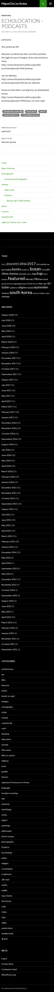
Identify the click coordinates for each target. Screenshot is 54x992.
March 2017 (7, 406)
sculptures (7, 874)
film (36, 279)
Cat (43, 269)
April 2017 (6, 401)
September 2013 (9, 568)
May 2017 (6, 396)
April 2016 (6, 466)
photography (8, 173)
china (5, 273)
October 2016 (8, 433)
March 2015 (7, 536)
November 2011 (9, 638)
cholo (4, 712)
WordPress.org (9, 974)
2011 (4, 264)
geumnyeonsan (8, 284)
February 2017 (8, 412)
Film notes (6, 750)
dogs (39, 273)
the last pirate (9, 140)
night (45, 284)
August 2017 (8, 379)
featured (16, 278)
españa (5, 279)
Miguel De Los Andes (14, 3)
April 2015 (6, 530)
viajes (47, 293)
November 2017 (9, 363)
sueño (4, 885)
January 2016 (8, 482)
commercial (7, 723)
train (4, 906)
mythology (6, 809)
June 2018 (6, 325)
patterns (13, 287)
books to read (8, 696)
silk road (5, 879)
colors (29, 274)
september (40, 287)
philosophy (7, 831)
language (6, 787)
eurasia (5, 744)
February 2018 (8, 347)
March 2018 (7, 342)
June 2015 (6, 520)
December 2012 (9, 579)
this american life (30, 115)
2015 (16, 264)
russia (30, 287)
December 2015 (9, 487)
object (5, 820)
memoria (6, 15)
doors (45, 274)
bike (3, 680)
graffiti (5, 771)
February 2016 (8, 476)
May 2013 (6, 574)
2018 (38, 264)
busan (35, 268)
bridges (5, 701)
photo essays (8, 836)
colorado (22, 274)
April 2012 (6, 617)
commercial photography (15, 179)
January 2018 (8, 352)
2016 (23, 264)
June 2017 (6, 390)
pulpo (4, 858)
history (5, 777)
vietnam (5, 296)
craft (4, 728)
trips (4, 917)
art (3, 674)
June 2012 (6, 606)
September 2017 (9, 374)
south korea (21, 292)
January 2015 (8, 547)
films (41, 279)
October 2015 (8, 498)
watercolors (7, 928)
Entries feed (7, 964)
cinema (5, 184)
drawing (5, 734)
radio (43, 111)
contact (5, 211)
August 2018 (8, 315)
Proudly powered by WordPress (14, 988)
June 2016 (6, 455)
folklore (5, 761)
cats (47, 269)
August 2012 (8, 601)
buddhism (25, 270)
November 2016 (9, 428)
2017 (31, 263)
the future (6, 901)
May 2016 (6, 460)
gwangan (18, 283)
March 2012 (7, 622)
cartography (7, 707)
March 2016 (7, 471)
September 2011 (9, 649)
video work (9, 190)
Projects (8, 195)
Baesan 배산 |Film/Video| (18, 200)
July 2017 (6, 385)
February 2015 (8, 541)
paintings (6, 825)
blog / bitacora (8, 168)
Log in (4, 958)
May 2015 (6, 525)
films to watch (8, 755)
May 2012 (6, 611)
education (6, 739)
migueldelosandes (27, 32)
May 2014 (6, 557)
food (46, 279)
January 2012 (8, 633)
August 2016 (8, 444)
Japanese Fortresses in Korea (15, 782)
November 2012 (9, 584)
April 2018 (6, 336)
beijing (8, 269)
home (4, 163)
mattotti (9, 130)
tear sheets (7, 895)
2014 (9, 264)
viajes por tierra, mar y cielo (14, 222)
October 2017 (8, 369)
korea (29, 283)
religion (22, 287)
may (40, 283)
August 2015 (8, 509)
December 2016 (9, 423)
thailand (36, 293)
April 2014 (6, 563)
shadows (5, 293)
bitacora (5, 685)
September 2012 (9, 595)
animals (43, 264)
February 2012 (8, 628)
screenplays (7, 868)
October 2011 (8, 644)
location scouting (10, 793)
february (29, 279)
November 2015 (9, 493)
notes (4, 814)
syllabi (4, 890)
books (16, 269)
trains (42, 293)
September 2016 (9, 439)
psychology (7, 852)
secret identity (11, 115)
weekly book (7, 217)
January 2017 (8, 417)
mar (3, 798)
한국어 (5, 939)
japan (24, 284)
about (4, 206)
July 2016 (6, 449)
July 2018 (6, 320)
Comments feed (9, 969)
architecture (7, 669)
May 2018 (6, 331)
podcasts (31, 111)
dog (34, 273)
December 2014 (9, 552)
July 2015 (6, 514)
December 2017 (9, 358)
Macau (35, 284)
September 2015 (9, 503)
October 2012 (8, 590)
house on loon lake (13, 111)
